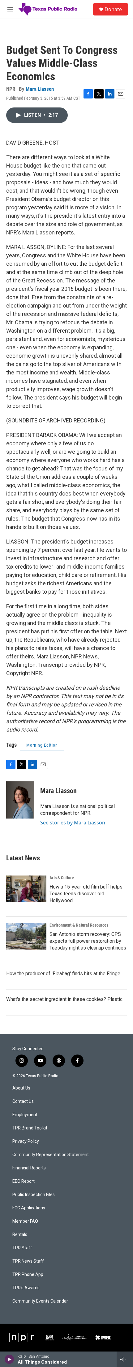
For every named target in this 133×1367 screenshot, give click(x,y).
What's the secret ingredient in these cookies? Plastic (64, 999)
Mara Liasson (40, 89)
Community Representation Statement (50, 1154)
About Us (21, 1088)
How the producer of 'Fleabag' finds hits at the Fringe (63, 973)
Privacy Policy (25, 1141)
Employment (24, 1114)
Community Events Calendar (40, 1301)
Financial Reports (29, 1168)
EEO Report (23, 1181)
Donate (113, 9)
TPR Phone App (27, 1274)
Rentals (19, 1234)
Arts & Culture (61, 877)
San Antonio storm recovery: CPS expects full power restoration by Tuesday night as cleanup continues (87, 941)
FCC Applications (28, 1208)
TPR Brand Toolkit (29, 1128)
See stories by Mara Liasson (72, 822)
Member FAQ (25, 1221)
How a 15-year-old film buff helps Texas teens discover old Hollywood (85, 893)
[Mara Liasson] (20, 800)
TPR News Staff (28, 1261)
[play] (9, 1359)
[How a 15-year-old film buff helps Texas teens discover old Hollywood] (26, 889)
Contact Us (23, 1101)
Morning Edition (42, 745)
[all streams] (125, 1359)
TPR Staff (22, 1248)
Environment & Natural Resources (78, 925)
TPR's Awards (26, 1288)
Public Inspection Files (33, 1194)
